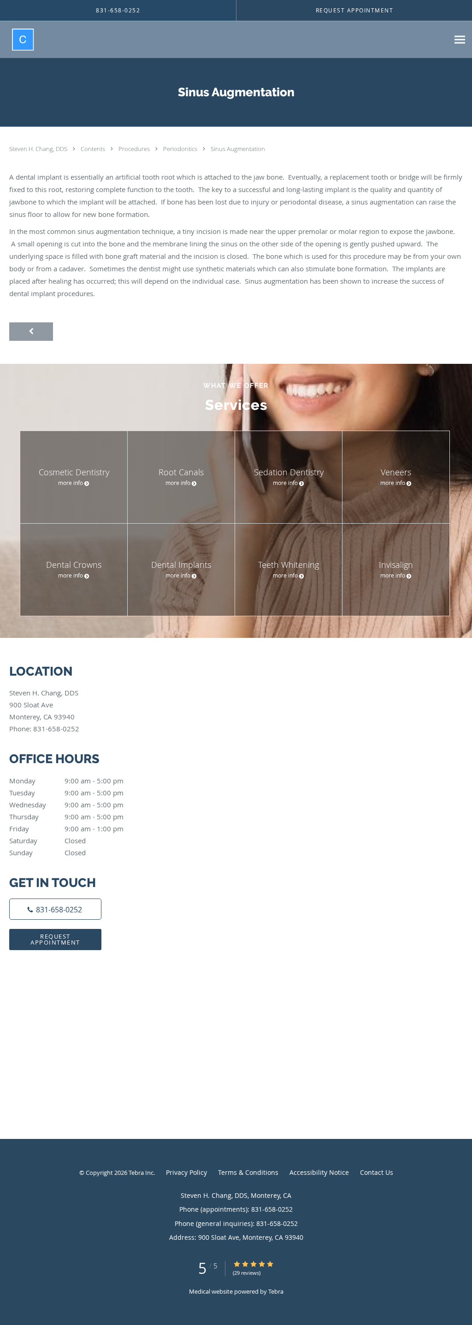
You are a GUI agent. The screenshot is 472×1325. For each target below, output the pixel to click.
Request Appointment (55, 939)
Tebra (275, 1291)
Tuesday (66, 792)
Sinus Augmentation (238, 149)
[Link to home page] (17, 39)
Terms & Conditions (248, 1172)
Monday (66, 780)
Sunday (47, 852)
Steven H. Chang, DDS (39, 149)
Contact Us (376, 1172)
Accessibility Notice (319, 1172)
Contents (93, 149)
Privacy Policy (186, 1172)
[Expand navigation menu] (459, 39)
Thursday (66, 816)
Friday (66, 828)
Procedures (134, 149)
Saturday (47, 840)
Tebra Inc (141, 1172)
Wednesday (66, 804)
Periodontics (181, 149)
